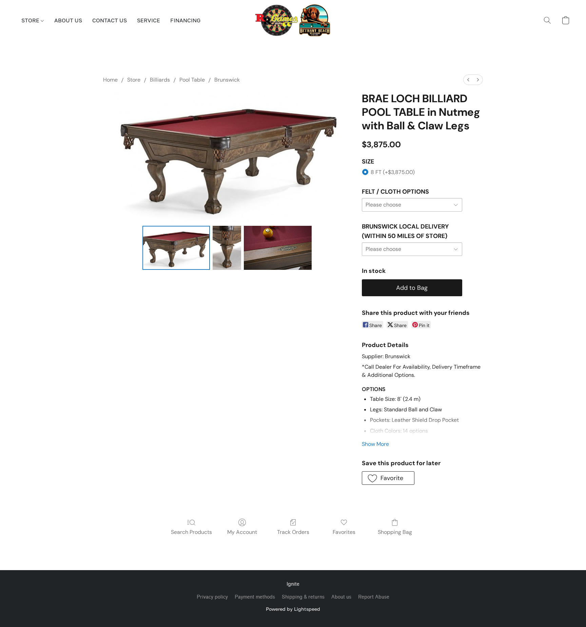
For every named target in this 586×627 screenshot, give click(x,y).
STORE (31, 20)
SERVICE (148, 20)
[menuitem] (468, 80)
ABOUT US (68, 20)
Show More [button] (375, 444)
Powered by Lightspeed (293, 609)
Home (110, 79)
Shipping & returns (303, 597)
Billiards (160, 79)
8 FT (393, 172)
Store (133, 79)
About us (341, 597)
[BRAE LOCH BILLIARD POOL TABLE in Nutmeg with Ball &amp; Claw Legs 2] (278, 248)
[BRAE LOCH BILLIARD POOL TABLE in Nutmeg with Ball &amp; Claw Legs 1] (227, 248)
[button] (293, 20)
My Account (242, 532)
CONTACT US (109, 20)
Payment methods (255, 597)
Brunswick (227, 79)
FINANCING (185, 20)
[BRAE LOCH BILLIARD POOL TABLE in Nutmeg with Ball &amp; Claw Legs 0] (176, 248)
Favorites (344, 532)
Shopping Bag (395, 532)
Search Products (191, 532)
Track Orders (293, 532)
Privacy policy (212, 597)
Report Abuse (373, 597)
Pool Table (192, 79)
